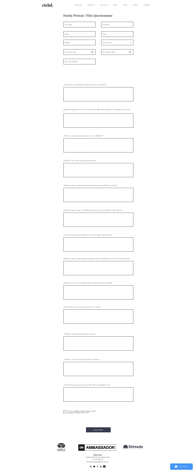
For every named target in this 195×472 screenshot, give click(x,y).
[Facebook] (97, 466)
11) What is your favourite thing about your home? (80, 334)
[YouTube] (94, 466)
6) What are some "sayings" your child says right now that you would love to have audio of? (93, 210)
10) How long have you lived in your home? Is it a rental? (82, 307)
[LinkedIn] (101, 466)
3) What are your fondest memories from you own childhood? (83, 136)
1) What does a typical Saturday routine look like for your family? (85, 84)
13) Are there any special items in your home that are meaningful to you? (87, 385)
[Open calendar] (92, 52)
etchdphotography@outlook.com (97, 462)
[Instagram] (91, 466)
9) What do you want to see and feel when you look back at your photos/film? (88, 283)
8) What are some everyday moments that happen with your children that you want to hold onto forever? (97, 258)
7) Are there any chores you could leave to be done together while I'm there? (88, 235)
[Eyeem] (104, 466)
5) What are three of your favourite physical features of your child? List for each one (90, 185)
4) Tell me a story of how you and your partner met (80, 160)
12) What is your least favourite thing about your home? (81, 359)
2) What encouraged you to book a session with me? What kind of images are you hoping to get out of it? (97, 109)
